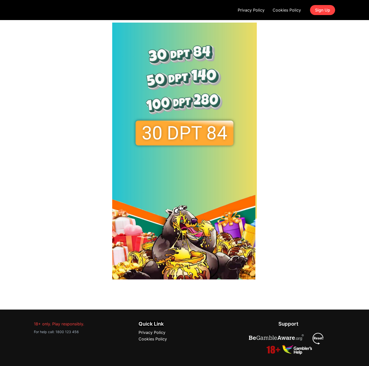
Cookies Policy (287, 10)
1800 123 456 (67, 332)
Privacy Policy (251, 10)
